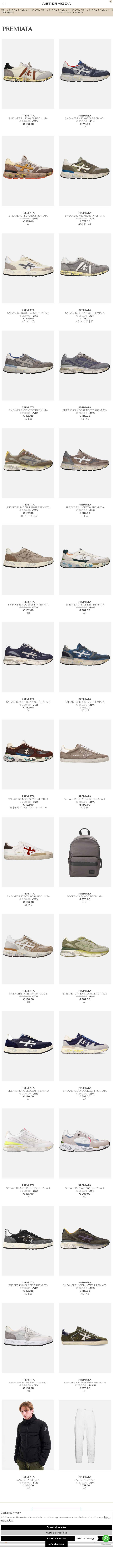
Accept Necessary (56, 1538)
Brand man (65, 12)
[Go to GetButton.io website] (106, 1544)
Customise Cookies (56, 1533)
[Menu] (4, 4)
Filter (7, 12)
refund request (56, 1544)
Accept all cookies (56, 1527)
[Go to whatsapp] (106, 1538)
